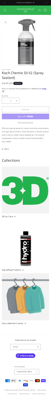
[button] (5, 10)
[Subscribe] (38, 347)
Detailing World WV (16, 390)
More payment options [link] (25, 122)
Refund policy (42, 390)
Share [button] (6, 149)
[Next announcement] (46, 2)
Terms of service (24, 394)
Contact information (38, 394)
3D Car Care (7, 216)
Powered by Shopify (29, 390)
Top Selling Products (11, 270)
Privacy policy (12, 394)
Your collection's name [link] (12, 323)
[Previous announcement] (4, 2)
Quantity (5, 96)
